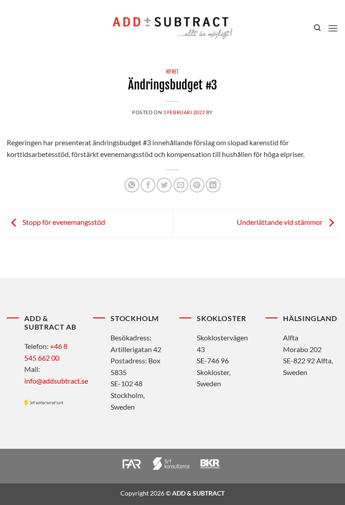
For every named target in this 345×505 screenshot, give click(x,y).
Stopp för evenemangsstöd (63, 222)
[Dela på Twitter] (164, 185)
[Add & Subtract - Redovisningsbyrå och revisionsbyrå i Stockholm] (172, 28)
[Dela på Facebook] (148, 185)
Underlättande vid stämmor (280, 222)
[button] (332, 28)
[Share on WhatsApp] (131, 185)
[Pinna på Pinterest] (197, 185)
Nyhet (172, 72)
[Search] (317, 27)
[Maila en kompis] (180, 185)
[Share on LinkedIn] (213, 185)
